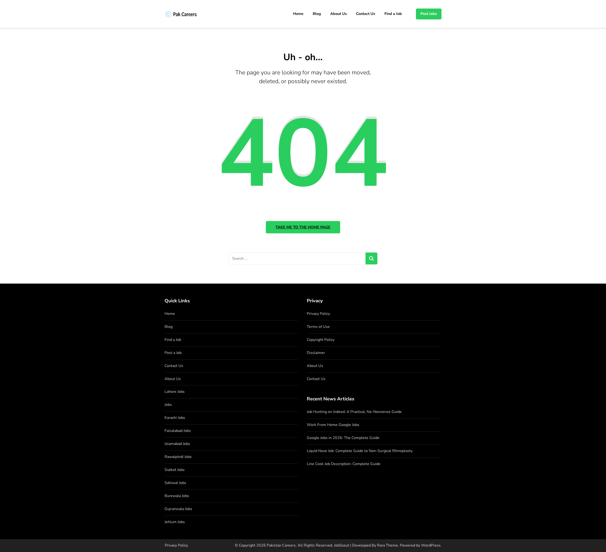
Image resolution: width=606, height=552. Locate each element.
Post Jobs (428, 13)
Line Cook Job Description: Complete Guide (343, 463)
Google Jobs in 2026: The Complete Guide (343, 437)
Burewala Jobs (177, 495)
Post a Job (173, 352)
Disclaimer (316, 352)
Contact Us (365, 13)
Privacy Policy (318, 313)
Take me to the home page (303, 227)
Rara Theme (387, 545)
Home (298, 13)
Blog (317, 13)
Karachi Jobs (175, 417)
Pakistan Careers (281, 545)
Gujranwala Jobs (178, 508)
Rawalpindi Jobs (178, 456)
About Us (338, 13)
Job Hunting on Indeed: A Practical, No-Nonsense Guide (354, 411)
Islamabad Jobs (177, 443)
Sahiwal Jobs (175, 482)
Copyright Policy (320, 339)
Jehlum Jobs (175, 522)
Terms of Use (318, 326)
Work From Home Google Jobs (333, 424)
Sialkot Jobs (175, 469)
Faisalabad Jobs (178, 430)
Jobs (168, 404)
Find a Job (393, 13)
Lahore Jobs (175, 391)
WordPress (431, 545)
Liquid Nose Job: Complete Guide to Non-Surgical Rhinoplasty (360, 450)
